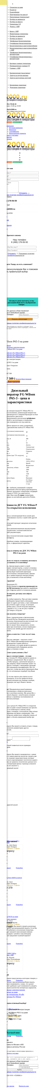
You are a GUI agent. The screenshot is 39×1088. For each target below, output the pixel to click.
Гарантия (8, 137)
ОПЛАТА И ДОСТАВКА (14, 90)
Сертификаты (14, 131)
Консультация (26, 379)
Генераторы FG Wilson (12, 997)
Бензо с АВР (14, 31)
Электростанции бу (12, 80)
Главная (8, 345)
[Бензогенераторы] (3, 7)
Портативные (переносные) (19, 17)
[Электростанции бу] (3, 22)
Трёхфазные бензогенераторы (20, 41)
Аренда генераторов (12, 71)
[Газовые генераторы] (3, 12)
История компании (16, 128)
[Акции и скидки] (3, 37)
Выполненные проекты (17, 133)
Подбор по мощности (17, 19)
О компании (9, 126)
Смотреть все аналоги (8, 919)
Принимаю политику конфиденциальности (17, 195)
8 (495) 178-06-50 (10, 104)
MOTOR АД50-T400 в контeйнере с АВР (8, 954)
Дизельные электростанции (15, 5)
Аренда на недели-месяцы (19, 75)
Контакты (8, 139)
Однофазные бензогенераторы (20, 43)
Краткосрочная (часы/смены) (20, 73)
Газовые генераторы (12, 61)
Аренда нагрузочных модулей (20, 78)
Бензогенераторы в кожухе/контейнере (23, 46)
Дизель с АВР (15, 26)
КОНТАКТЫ (10, 92)
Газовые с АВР (15, 68)
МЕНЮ (19, 156)
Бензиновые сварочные (18, 85)
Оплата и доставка (11, 135)
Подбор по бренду (16, 22)
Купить (19, 379)
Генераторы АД (15, 24)
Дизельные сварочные (17, 87)
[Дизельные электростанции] (3, 2)
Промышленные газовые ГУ (20, 66)
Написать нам (17, 122)
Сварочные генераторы (14, 83)
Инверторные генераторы (19, 34)
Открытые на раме (16, 7)
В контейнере (14, 12)
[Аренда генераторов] (3, 17)
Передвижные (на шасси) (19, 14)
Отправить (23, 193)
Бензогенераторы (11, 29)
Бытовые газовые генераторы (20, 63)
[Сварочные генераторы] (3, 27)
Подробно (19, 868)
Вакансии (12, 130)
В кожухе (13, 10)
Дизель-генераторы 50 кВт (13, 994)
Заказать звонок (8, 1086)
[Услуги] (3, 32)
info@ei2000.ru (11, 109)
